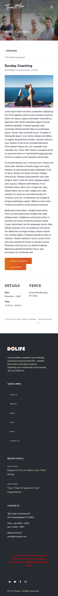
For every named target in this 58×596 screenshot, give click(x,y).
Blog (12, 422)
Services (13, 404)
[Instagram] (25, 581)
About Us (14, 395)
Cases (12, 413)
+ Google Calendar (18, 261)
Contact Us (14, 441)
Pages (12, 432)
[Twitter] (15, 581)
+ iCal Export (15, 267)
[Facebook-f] (20, 581)
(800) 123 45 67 (14, 532)
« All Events (11, 50)
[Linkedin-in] (9, 581)
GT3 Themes (15, 591)
